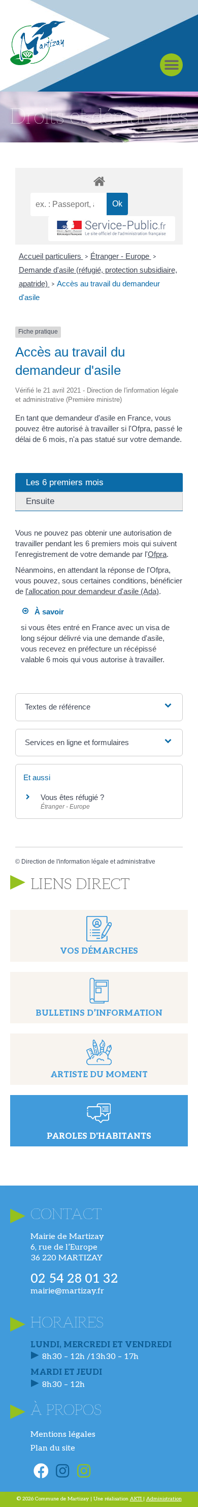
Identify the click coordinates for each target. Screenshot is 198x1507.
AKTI (136, 1499)
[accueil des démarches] (99, 180)
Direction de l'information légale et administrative (88, 861)
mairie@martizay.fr (67, 1291)
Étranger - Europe (120, 256)
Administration (164, 1499)
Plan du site (52, 1448)
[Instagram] (62, 1471)
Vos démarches (99, 951)
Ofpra (157, 554)
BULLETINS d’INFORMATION (99, 1013)
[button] (171, 64)
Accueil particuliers (51, 256)
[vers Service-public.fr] (111, 228)
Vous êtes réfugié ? (72, 797)
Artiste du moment (99, 1075)
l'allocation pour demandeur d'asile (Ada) (92, 591)
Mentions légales (62, 1434)
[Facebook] (41, 1471)
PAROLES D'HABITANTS (99, 1136)
